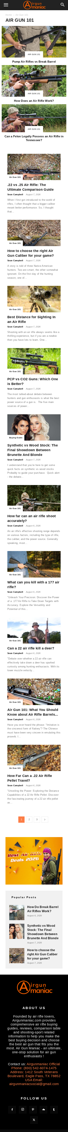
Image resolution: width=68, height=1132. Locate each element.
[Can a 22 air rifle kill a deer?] (34, 630)
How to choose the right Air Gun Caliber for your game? (42, 954)
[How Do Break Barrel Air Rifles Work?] (16, 912)
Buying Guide (15, 438)
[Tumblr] (54, 1109)
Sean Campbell (15, 194)
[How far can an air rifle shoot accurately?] (34, 498)
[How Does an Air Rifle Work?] (34, 84)
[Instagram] (22, 1109)
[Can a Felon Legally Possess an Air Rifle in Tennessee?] (34, 123)
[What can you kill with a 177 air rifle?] (34, 564)
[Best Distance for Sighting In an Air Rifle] (34, 299)
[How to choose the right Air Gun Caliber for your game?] (34, 233)
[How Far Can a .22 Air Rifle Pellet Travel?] (34, 758)
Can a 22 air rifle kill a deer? (30, 648)
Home (8, 15)
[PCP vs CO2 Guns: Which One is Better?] (34, 361)
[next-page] (45, 819)
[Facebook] (12, 1109)
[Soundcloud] (43, 1109)
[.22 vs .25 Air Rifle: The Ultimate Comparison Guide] (34, 167)
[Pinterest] (33, 1109)
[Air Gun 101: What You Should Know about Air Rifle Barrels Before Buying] (34, 692)
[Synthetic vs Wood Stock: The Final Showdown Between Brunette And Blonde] (34, 427)
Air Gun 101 (34, 54)
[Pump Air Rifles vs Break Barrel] (34, 45)
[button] (6, 5)
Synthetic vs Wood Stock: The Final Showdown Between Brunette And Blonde (32, 450)
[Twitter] (34, 1120)
